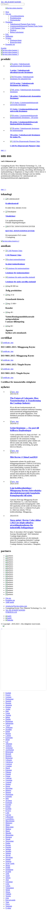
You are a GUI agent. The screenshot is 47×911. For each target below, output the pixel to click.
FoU (7, 34)
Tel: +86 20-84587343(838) (11, 2)
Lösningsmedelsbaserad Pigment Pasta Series (26, 26)
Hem (7, 12)
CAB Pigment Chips (17, 28)
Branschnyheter (15, 42)
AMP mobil (9, 602)
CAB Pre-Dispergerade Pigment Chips (25, 146)
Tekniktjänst (10, 216)
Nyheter (8, 38)
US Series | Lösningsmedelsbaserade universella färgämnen (24, 110)
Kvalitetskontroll (11, 203)
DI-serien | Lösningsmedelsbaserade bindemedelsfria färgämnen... (24, 123)
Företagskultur (15, 20)
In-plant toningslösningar (15, 264)
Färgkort (13, 30)
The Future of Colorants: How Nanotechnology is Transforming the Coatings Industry (25, 400)
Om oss (8, 14)
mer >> (3, 150)
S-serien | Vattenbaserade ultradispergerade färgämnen (21, 71)
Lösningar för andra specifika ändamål (20, 282)
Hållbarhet (9, 36)
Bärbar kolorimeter (17, 32)
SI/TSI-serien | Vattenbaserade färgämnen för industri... (22, 84)
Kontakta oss (10, 44)
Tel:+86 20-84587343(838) (15, 610)
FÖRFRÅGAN (11, 612)
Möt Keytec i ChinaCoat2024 (23, 457)
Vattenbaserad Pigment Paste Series (22, 24)
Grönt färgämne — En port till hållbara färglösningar (24, 429)
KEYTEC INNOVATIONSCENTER (20, 231)
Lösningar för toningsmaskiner (17, 273)
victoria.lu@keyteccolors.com (16, 606)
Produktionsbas (15, 18)
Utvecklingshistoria (17, 16)
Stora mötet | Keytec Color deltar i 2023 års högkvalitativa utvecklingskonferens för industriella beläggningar (25, 524)
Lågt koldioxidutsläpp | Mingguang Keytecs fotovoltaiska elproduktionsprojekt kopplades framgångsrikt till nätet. (25, 492)
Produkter (9, 22)
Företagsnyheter (16, 40)
